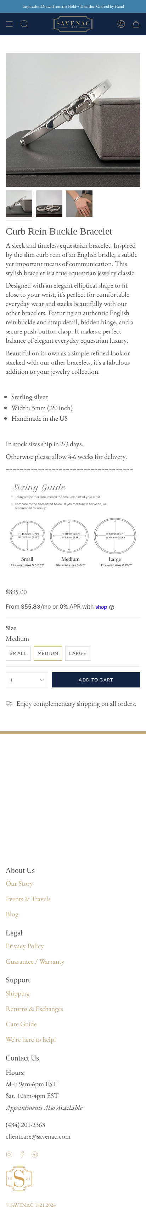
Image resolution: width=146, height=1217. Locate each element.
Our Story (19, 883)
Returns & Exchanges (34, 1008)
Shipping (18, 993)
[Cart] (136, 24)
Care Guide (21, 1023)
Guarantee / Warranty (35, 961)
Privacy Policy (25, 945)
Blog (12, 913)
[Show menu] (9, 24)
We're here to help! (31, 1039)
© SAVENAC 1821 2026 (31, 1204)
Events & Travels (28, 898)
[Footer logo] (19, 1178)
